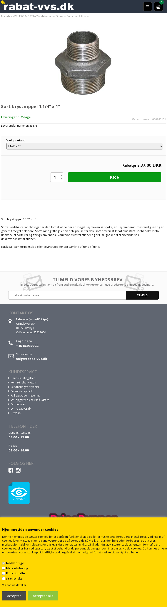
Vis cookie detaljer (14, 585)
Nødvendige (15, 563)
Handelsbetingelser (23, 378)
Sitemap (16, 413)
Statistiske (14, 578)
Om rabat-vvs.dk (21, 408)
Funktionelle (15, 573)
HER (47, 552)
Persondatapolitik (22, 391)
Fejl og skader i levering (25, 395)
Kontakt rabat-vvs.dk (23, 382)
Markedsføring (17, 568)
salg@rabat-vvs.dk (31, 358)
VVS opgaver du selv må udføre (30, 400)
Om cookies (18, 404)
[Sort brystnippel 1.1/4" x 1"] (83, 64)
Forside (5, 16)
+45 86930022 (27, 345)
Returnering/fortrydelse (25, 387)
